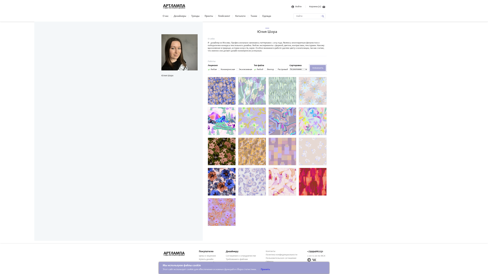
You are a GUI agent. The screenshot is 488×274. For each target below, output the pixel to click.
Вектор (270, 69)
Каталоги (240, 16)
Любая (213, 69)
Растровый (283, 69)
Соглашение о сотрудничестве (241, 256)
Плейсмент (224, 16)
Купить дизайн (206, 259)
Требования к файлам (237, 259)
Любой (260, 69)
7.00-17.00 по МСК (316, 256)
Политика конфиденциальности (281, 255)
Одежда (266, 16)
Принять (265, 269)
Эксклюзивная (245, 69)
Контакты (270, 251)
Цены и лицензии (207, 256)
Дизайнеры (180, 16)
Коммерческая (228, 69)
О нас (166, 16)
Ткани (254, 16)
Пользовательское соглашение (281, 258)
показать (317, 68)
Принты (209, 16)
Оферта (269, 262)
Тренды (195, 16)
